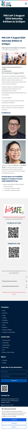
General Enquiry (6, 345)
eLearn (4, 315)
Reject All (14, 427)
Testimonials (5, 342)
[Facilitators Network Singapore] (6, 3)
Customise (14, 423)
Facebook (4, 360)
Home (3, 310)
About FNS (4, 313)
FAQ (3, 350)
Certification (5, 322)
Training (4, 318)
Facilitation (5, 320)
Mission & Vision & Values (8, 352)
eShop (3, 325)
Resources (4, 327)
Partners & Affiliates (7, 330)
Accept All (14, 419)
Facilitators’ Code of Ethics (8, 332)
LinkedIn (4, 362)
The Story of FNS (6, 340)
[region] (14, 418)
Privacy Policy (5, 347)
